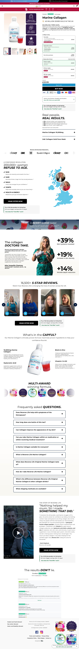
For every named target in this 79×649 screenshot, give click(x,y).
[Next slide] (35, 51)
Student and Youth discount (14, 621)
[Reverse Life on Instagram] (41, 632)
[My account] (74, 6)
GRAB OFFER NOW (15, 201)
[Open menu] (2, 6)
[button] (7, 51)
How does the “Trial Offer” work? (14, 211)
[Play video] (12, 303)
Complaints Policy (32, 638)
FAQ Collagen (41, 638)
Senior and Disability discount (15, 626)
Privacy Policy (45, 636)
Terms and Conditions (35, 636)
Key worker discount (12, 624)
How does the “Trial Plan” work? (53, 109)
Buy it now (59, 85)
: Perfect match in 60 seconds (39, 3)
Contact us (48, 638)
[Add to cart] (58, 92)
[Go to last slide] (5, 51)
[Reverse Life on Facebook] (37, 632)
